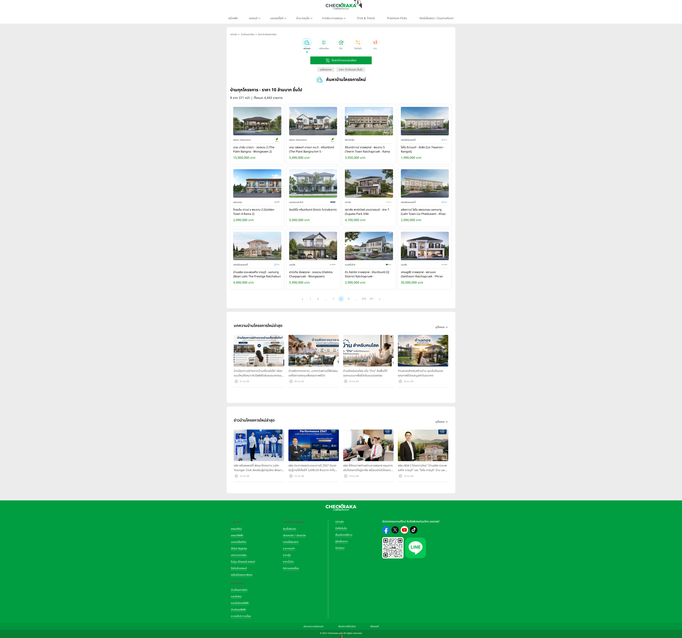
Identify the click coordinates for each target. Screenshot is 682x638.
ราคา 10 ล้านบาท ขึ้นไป (350, 70)
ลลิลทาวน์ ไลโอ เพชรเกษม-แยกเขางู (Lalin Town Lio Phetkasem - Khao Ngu (423, 212)
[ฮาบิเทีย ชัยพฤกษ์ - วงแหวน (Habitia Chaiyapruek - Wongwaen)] (313, 247)
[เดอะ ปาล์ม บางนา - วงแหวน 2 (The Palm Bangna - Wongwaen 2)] (257, 122)
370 (364, 299)
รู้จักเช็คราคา (341, 541)
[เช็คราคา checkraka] (341, 6)
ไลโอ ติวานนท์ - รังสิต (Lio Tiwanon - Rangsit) (422, 149)
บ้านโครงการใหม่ (239, 590)
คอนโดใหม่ (236, 596)
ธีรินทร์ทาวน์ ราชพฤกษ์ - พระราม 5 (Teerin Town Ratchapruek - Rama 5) (367, 149)
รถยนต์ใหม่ (236, 529)
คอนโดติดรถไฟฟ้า (240, 603)
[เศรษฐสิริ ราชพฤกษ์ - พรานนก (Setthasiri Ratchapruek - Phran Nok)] (425, 247)
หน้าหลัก (233, 18)
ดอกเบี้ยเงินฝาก (291, 542)
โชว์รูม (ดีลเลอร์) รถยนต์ (243, 562)
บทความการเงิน (239, 555)
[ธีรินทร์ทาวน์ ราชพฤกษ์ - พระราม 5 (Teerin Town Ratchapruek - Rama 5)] (369, 122)
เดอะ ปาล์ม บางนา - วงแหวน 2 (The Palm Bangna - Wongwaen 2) (253, 149)
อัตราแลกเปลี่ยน (291, 568)
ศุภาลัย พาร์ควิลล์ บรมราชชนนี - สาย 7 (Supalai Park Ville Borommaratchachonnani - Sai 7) (367, 212)
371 (371, 299)
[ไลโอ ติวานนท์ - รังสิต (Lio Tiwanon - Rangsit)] (425, 122)
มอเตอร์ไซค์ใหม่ (238, 542)
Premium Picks (397, 18)
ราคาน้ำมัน (288, 562)
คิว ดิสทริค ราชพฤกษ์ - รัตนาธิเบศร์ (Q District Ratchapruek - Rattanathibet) (367, 274)
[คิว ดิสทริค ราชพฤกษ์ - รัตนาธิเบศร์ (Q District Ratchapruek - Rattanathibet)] (369, 247)
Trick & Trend (366, 18)
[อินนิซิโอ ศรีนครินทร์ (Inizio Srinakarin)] (313, 184)
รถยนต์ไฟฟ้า (237, 535)
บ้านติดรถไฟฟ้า (238, 610)
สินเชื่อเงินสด (289, 529)
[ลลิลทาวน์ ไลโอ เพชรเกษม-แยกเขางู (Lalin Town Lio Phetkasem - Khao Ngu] (425, 184)
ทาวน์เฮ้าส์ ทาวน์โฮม (241, 616)
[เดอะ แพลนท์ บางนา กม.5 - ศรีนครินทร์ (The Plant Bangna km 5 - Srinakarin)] (313, 122)
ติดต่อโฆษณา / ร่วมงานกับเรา (437, 18)
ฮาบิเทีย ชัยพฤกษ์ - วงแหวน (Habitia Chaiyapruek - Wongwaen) (310, 274)
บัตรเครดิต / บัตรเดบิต (294, 535)
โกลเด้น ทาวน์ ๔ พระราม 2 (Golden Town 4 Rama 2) (253, 212)
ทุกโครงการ (326, 70)
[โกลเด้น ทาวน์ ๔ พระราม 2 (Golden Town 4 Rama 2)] (257, 184)
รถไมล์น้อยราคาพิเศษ (241, 575)
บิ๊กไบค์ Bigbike (239, 548)
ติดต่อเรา (340, 548)
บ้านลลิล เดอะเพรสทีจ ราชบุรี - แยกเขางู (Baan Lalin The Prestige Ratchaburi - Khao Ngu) (257, 274)
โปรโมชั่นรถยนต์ (239, 568)
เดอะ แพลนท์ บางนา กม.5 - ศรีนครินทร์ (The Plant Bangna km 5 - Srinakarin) (311, 149)
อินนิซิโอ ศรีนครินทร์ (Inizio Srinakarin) (313, 210)
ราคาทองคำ (289, 548)
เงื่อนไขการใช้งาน (343, 535)
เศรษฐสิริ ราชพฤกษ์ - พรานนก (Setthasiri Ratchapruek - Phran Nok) (422, 274)
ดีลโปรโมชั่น (341, 528)
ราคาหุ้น (287, 555)
